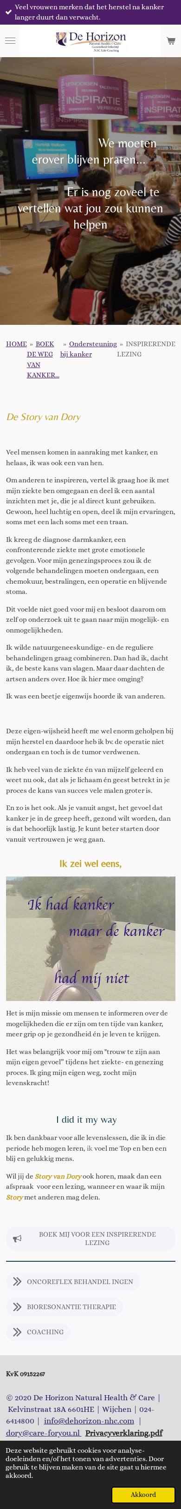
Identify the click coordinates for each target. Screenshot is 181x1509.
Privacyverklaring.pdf (123, 1433)
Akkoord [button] (143, 1494)
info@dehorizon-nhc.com (89, 1421)
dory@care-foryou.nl (44, 1433)
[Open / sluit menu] (10, 41)
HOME (16, 344)
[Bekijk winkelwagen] (171, 41)
